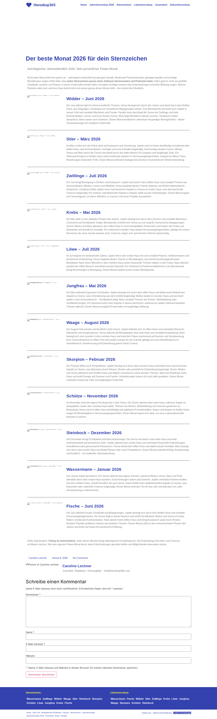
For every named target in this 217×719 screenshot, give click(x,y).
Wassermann (34, 699)
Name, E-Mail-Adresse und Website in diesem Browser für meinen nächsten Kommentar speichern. (83, 668)
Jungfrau (50, 703)
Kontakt (64, 716)
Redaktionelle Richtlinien (51, 713)
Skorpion (97, 699)
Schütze (31, 703)
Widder (58, 699)
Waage (67, 699)
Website (30, 656)
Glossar (66, 713)
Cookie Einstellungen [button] (182, 713)
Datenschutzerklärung (162, 713)
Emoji (57, 716)
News (84, 5)
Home (28, 713)
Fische (68, 703)
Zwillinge (48, 699)
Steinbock (84, 699)
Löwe (40, 703)
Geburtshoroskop (180, 5)
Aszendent (161, 5)
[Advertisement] (108, 32)
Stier (75, 699)
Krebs (59, 703)
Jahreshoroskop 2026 (101, 5)
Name (30, 632)
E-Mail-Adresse (35, 644)
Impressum (146, 713)
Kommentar (33, 594)
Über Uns (36, 713)
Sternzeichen (124, 5)
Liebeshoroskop (143, 5)
